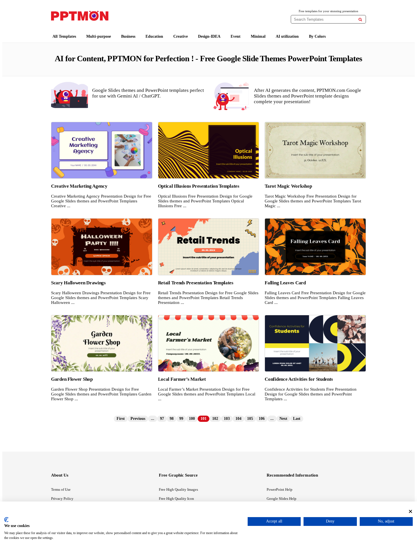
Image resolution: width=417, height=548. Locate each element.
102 (215, 418)
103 (227, 418)
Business (128, 36)
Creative (180, 36)
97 (162, 418)
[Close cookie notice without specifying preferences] (410, 511)
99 (181, 418)
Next (283, 418)
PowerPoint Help (279, 489)
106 (262, 418)
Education (154, 36)
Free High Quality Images (178, 489)
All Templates (64, 36)
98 (172, 418)
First (121, 418)
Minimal (258, 36)
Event (236, 36)
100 (192, 418)
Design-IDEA (209, 36)
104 (238, 418)
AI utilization (287, 36)
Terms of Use (61, 489)
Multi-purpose (98, 36)
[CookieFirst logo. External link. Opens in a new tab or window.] (6, 519)
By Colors (317, 36)
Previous (137, 418)
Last (296, 418)
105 (250, 418)
